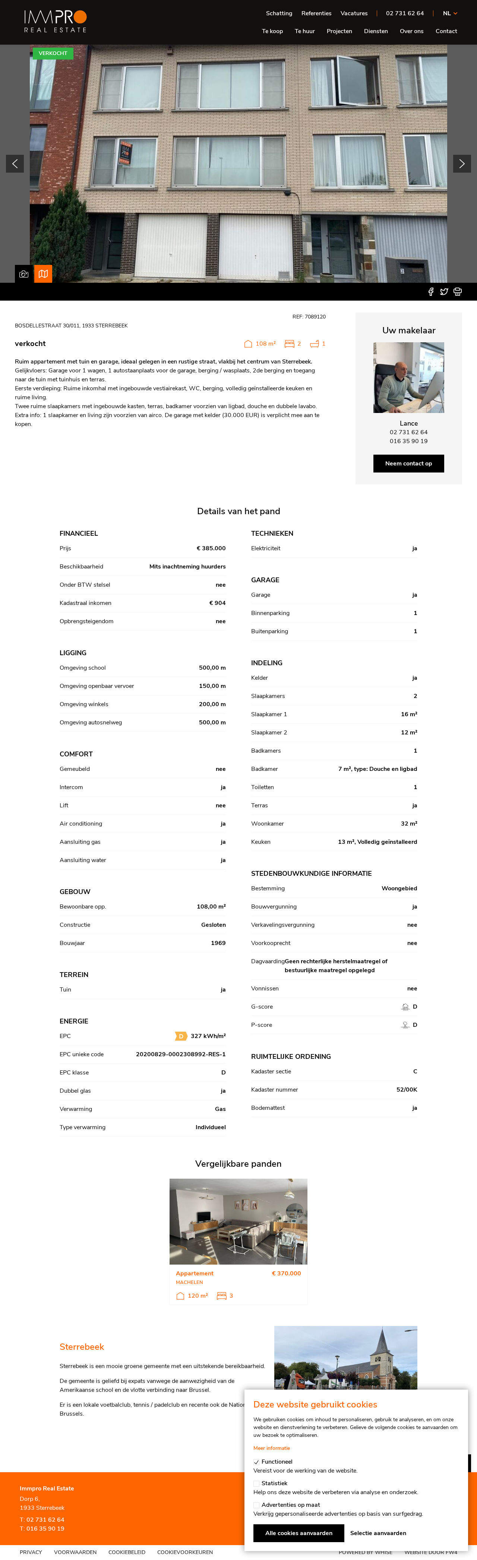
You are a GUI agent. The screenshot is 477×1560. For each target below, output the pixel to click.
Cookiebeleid (126, 1552)
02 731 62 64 (405, 13)
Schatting (279, 13)
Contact (446, 31)
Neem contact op (408, 463)
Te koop (272, 31)
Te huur (305, 31)
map (43, 274)
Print (457, 291)
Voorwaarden (75, 1552)
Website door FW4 (430, 1552)
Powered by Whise (365, 1552)
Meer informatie (271, 1448)
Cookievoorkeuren (185, 1552)
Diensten (376, 31)
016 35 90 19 (45, 1529)
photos (24, 274)
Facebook (430, 291)
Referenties (316, 13)
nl (447, 13)
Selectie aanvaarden (378, 1533)
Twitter (444, 291)
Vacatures (354, 13)
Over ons (412, 31)
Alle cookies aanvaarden (298, 1533)
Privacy (31, 1552)
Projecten (339, 31)
